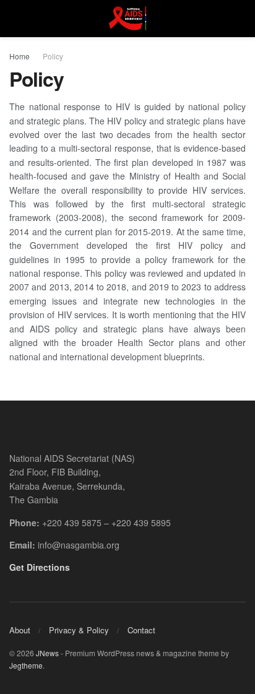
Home (19, 56)
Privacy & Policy (79, 630)
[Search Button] (240, 18)
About (19, 630)
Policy (53, 56)
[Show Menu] (14, 18)
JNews (47, 653)
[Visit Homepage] (127, 18)
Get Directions (39, 567)
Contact (141, 630)
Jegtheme (26, 665)
